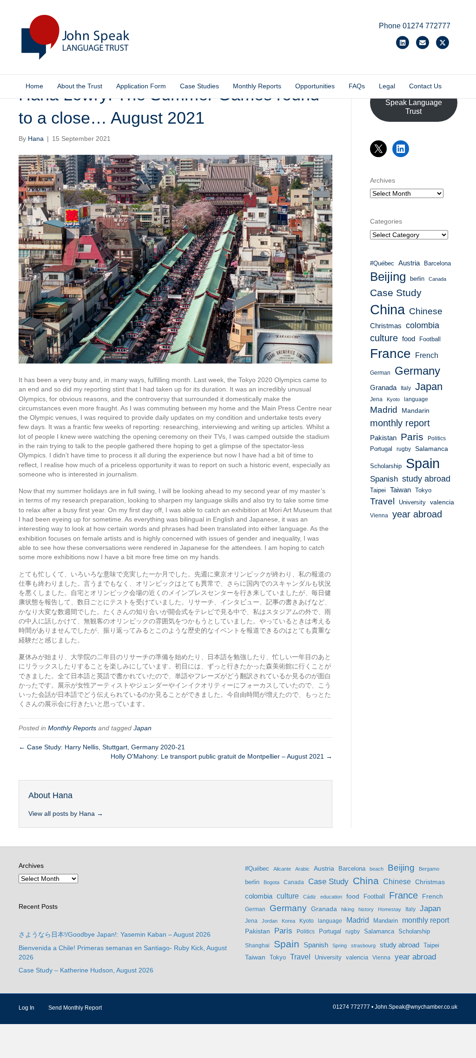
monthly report (400, 423)
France (390, 353)
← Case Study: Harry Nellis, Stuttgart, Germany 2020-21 (102, 747)
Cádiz (309, 896)
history (366, 909)
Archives (382, 180)
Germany (417, 370)
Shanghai (257, 945)
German (380, 373)
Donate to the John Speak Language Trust (414, 102)
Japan (142, 728)
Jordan (270, 921)
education (331, 896)
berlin (417, 278)
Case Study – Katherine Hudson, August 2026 (86, 970)
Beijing (388, 276)
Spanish (384, 479)
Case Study (396, 292)
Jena (376, 399)
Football (430, 339)
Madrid (383, 410)
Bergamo (429, 869)
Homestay (389, 909)
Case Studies (199, 86)
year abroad (417, 514)
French (426, 355)
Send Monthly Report (75, 1008)
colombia (422, 325)
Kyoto (393, 399)
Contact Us (425, 86)
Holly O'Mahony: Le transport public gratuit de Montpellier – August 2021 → (221, 756)
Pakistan (383, 438)
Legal (387, 86)
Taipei (378, 490)
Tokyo (423, 490)
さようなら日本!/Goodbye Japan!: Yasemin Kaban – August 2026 (115, 934)
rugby (404, 449)
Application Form (141, 86)
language (416, 399)
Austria (409, 263)
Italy (406, 388)
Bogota (271, 882)
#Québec (382, 263)
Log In (26, 1008)
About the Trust (79, 86)
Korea (288, 921)
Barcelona (437, 263)
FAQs (357, 86)
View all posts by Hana (65, 813)
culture (384, 338)
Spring (339, 945)
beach (376, 869)
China (387, 309)
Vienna (379, 515)
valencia (442, 502)
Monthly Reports (257, 86)
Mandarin (416, 410)
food (408, 339)
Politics (437, 438)
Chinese (426, 311)
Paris (412, 436)
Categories (386, 221)
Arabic (302, 869)
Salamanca (431, 448)
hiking (347, 909)
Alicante (282, 869)
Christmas (386, 326)
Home (34, 86)
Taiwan (400, 490)
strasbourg (363, 945)
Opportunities (315, 86)
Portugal (381, 448)
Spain (423, 463)
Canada (437, 279)
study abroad (426, 478)
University (412, 502)
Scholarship (386, 466)
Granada (383, 387)
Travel (382, 501)
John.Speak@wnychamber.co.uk (416, 1007)
